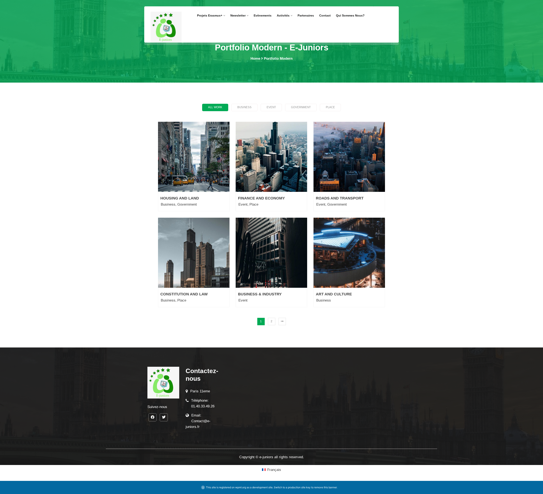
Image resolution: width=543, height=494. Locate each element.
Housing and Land (179, 198)
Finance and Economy (261, 198)
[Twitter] (164, 417)
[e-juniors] (166, 27)
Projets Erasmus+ (209, 15)
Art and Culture (334, 294)
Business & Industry (260, 294)
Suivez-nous (157, 407)
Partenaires (306, 15)
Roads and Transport (340, 198)
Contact (325, 15)
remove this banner (325, 487)
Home (255, 59)
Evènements (263, 15)
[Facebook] (152, 417)
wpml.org (240, 487)
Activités (283, 15)
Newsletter (238, 15)
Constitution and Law (184, 294)
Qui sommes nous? (350, 15)
